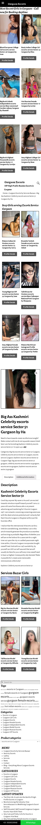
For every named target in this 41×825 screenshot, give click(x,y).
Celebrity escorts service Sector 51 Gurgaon (16, 455)
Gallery (6, 756)
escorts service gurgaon (9, 467)
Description (8, 477)
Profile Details (7, 60)
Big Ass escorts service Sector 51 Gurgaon (24, 452)
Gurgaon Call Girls (10, 718)
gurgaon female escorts (21, 700)
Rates (6, 761)
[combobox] (20, 741)
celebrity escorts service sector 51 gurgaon (23, 464)
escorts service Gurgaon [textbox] (20, 742)
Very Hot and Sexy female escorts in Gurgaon (20, 819)
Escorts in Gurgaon (10, 715)
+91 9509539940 (10, 822)
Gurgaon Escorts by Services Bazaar (22, 193)
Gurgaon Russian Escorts (12, 730)
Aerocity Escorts (9, 753)
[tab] (8, 477)
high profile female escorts (27, 704)
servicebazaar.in (4, 709)
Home (5, 193)
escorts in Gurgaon (15, 689)
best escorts (3, 689)
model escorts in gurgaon (27, 706)
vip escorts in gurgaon (13, 709)
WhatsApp (31, 822)
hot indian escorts (13, 706)
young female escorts (23, 709)
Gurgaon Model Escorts (11, 727)
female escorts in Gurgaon (16, 693)
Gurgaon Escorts (14, 182)
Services (7, 758)
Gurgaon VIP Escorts (10, 732)
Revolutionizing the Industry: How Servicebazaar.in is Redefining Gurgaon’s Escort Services (21, 804)
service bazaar (36, 706)
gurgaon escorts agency (14, 697)
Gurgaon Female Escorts (12, 722)
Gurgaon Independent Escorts (14, 725)
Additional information (25, 477)
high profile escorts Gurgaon (14, 704)
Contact (6, 763)
